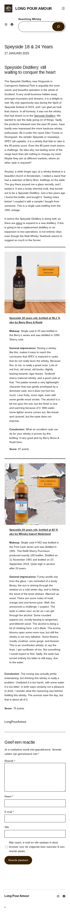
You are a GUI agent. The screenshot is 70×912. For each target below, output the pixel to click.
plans (19, 223)
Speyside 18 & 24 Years (28, 46)
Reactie (9, 760)
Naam (8, 796)
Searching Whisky (29, 18)
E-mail (9, 811)
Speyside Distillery (44, 115)
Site (6, 827)
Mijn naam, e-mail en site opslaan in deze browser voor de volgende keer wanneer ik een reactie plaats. (37, 847)
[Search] (58, 26)
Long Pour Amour (33, 8)
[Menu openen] (63, 8)
